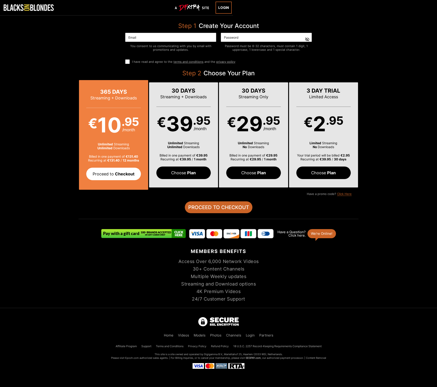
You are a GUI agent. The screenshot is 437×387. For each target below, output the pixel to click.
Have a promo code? (329, 194)
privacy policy (225, 61)
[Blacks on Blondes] (29, 7)
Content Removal (316, 357)
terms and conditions (188, 61)
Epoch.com (132, 357)
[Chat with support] (306, 233)
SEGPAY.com (253, 357)
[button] (113, 135)
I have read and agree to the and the (183, 61)
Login (223, 7)
